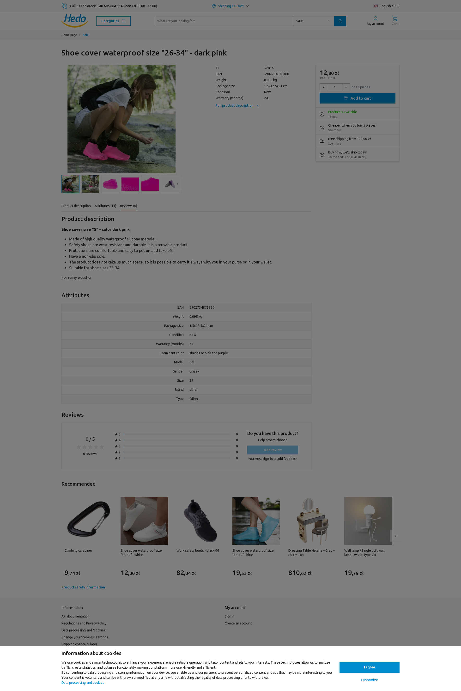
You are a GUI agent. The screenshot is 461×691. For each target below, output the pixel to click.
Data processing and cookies (82, 683)
